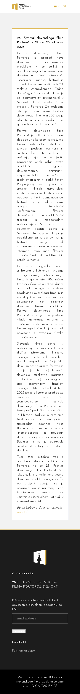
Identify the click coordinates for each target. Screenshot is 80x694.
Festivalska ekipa (23, 650)
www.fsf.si (23, 512)
